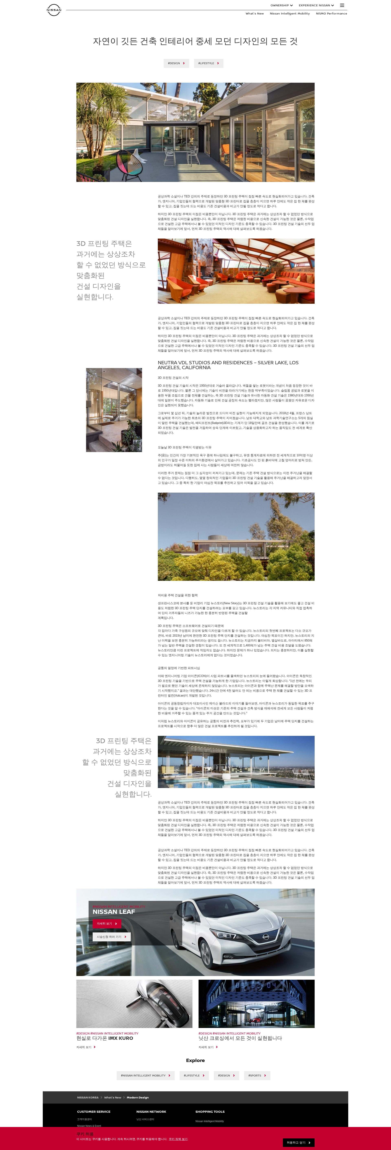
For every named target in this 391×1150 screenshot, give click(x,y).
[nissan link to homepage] (54, 10)
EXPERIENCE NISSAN (314, 5)
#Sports (254, 1075)
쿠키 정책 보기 (178, 1139)
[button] (342, 5)
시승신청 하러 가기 (109, 937)
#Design (174, 63)
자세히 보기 (104, 923)
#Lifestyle (206, 63)
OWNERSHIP (280, 5)
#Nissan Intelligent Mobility (143, 1075)
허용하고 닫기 (296, 1142)
